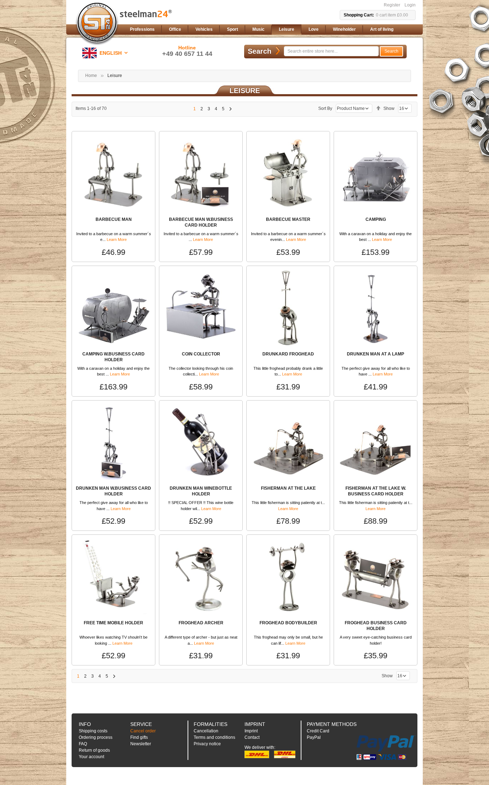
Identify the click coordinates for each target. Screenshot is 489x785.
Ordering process (95, 737)
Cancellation (206, 730)
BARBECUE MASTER (288, 219)
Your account (91, 756)
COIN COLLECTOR (201, 354)
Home (91, 75)
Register (392, 5)
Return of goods (94, 750)
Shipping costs (93, 730)
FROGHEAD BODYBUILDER (288, 622)
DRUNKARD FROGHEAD (288, 354)
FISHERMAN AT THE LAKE (288, 488)
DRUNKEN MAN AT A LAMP (375, 354)
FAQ (83, 743)
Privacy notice (207, 743)
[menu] (271, 29)
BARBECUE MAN (114, 219)
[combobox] (331, 51)
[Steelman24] (97, 23)
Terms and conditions (214, 737)
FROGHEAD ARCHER (201, 622)
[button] (106, 53)
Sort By (325, 108)
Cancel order (143, 730)
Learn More (117, 239)
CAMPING (375, 219)
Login (410, 5)
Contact (252, 737)
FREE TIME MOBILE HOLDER (113, 622)
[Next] (230, 109)
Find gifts (139, 737)
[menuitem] (142, 29)
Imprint (251, 730)
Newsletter (140, 743)
